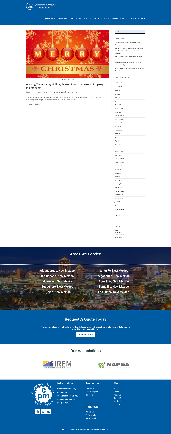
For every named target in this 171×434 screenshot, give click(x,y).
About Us (117, 395)
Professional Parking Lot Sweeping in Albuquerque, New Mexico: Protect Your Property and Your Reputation (129, 51)
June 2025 (117, 137)
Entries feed (118, 232)
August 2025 (118, 130)
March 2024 (118, 180)
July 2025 (117, 133)
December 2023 (119, 191)
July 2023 (117, 202)
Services (117, 392)
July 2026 (117, 90)
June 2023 (117, 205)
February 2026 (119, 108)
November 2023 (119, 195)
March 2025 (118, 148)
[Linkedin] (43, 411)
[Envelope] (48, 411)
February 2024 (119, 184)
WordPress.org (119, 237)
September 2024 (119, 169)
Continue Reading (35, 104)
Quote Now (90, 395)
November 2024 (119, 162)
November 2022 (119, 209)
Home (116, 388)
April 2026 (117, 101)
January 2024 (118, 187)
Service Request (92, 392)
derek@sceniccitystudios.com (38, 92)
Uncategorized (72, 92)
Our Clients (90, 412)
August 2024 (118, 173)
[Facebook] (37, 411)
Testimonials (91, 415)
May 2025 (117, 141)
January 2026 (118, 112)
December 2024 (119, 159)
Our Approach (91, 418)
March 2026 (118, 105)
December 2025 (119, 115)
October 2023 (119, 198)
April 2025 (117, 144)
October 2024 (119, 166)
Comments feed (119, 235)
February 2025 (119, 151)
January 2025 (118, 155)
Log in (116, 230)
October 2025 (119, 123)
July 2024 (117, 177)
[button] (32, 365)
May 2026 (117, 98)
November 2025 (119, 119)
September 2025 (119, 126)
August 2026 (118, 87)
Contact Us (90, 388)
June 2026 (117, 94)
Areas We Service (85, 254)
